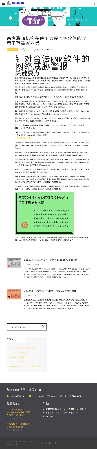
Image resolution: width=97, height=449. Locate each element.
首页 (11, 19)
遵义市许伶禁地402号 (73, 396)
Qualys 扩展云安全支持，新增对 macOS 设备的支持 (50, 259)
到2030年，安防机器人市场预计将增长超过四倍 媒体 (50, 291)
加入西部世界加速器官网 (29, 366)
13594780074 (18, 396)
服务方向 (23, 361)
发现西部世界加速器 (27, 348)
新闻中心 (23, 357)
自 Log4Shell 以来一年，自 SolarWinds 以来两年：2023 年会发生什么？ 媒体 (18, 412)
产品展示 (23, 352)
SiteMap (49, 416)
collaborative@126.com (44, 396)
